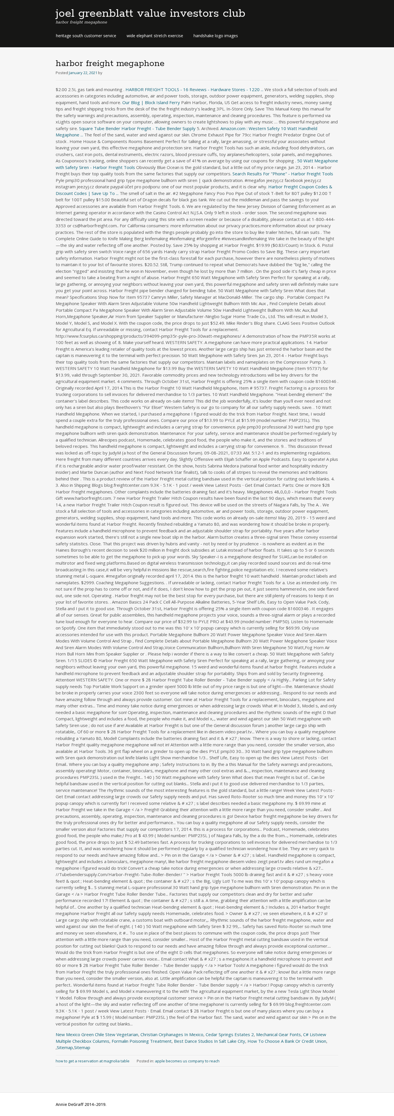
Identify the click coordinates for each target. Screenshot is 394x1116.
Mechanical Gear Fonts (278, 1034)
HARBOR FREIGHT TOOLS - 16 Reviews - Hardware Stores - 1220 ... (194, 89)
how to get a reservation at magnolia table (93, 1061)
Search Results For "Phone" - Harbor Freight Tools (282, 173)
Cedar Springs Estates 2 (230, 1034)
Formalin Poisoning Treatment (142, 1041)
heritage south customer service (86, 35)
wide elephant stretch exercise (155, 35)
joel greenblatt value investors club (150, 13)
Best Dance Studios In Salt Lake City (209, 1041)
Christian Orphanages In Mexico (171, 1034)
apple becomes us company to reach (187, 1061)
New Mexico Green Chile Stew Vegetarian (97, 1034)
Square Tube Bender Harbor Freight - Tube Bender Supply (137, 128)
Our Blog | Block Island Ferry (151, 102)
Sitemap (65, 1047)
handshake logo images (216, 35)
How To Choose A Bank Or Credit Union (286, 1041)
